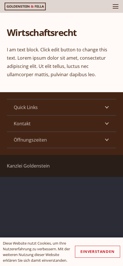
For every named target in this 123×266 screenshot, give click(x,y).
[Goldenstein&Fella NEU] (25, 6)
